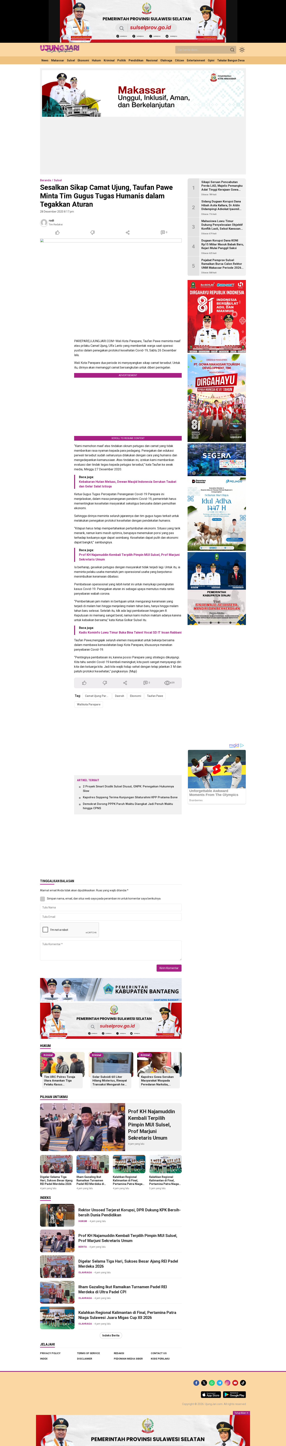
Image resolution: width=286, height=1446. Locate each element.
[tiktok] (243, 1383)
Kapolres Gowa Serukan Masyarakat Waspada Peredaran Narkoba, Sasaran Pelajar (157, 1082)
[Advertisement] (143, 145)
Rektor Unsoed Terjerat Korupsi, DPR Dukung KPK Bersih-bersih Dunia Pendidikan (129, 1212)
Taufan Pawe (155, 695)
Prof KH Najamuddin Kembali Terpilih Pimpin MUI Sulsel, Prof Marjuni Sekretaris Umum (151, 1125)
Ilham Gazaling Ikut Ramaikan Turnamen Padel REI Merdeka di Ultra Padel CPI (90, 1182)
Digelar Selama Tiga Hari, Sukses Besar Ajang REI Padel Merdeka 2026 (56, 1180)
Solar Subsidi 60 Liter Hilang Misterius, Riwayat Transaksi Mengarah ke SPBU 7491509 (109, 1082)
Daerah (119, 695)
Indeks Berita (110, 1335)
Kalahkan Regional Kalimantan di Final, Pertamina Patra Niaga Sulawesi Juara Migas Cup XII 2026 (127, 1184)
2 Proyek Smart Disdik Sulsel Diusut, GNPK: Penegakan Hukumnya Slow (128, 789)
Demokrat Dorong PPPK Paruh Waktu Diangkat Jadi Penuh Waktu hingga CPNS (128, 806)
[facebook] (196, 1383)
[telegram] (220, 1383)
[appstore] (211, 1397)
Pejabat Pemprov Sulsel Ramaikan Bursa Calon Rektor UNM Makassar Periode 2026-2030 (221, 265)
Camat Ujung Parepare (98, 695)
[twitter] (204, 1383)
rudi (51, 220)
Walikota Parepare (88, 704)
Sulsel (58, 180)
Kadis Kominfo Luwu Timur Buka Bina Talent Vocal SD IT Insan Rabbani (130, 632)
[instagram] (227, 1383)
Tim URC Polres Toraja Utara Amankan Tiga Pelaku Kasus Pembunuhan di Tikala (59, 1082)
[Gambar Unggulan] (111, 286)
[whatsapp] (212, 1383)
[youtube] (235, 1383)
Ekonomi (135, 695)
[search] (232, 50)
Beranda (45, 180)
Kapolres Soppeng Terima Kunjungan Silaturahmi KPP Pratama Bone (130, 797)
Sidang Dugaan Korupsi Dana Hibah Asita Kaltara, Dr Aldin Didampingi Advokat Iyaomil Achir (221, 207)
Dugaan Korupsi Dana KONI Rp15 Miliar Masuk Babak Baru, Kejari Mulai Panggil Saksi (222, 244)
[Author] (44, 222)
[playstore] (234, 1397)
